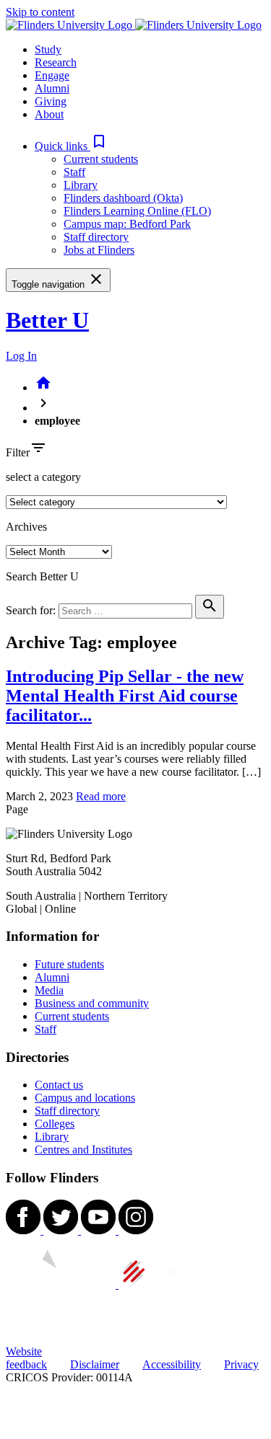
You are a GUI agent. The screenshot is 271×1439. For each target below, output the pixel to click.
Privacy (241, 1364)
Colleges (54, 1123)
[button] (71, 146)
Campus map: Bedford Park (127, 224)
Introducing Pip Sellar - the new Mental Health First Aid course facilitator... (125, 696)
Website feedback (26, 1358)
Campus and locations (85, 1098)
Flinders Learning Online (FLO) (137, 211)
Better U (47, 320)
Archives (26, 527)
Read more (101, 796)
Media (49, 990)
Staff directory (96, 237)
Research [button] (56, 62)
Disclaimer (94, 1364)
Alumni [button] (52, 88)
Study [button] (48, 49)
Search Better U (42, 576)
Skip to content (40, 12)
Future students (69, 964)
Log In (21, 356)
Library (81, 185)
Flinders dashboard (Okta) (123, 198)
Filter (18, 452)
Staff (74, 172)
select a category (43, 477)
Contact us (59, 1085)
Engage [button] (52, 75)
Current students (101, 159)
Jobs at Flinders (99, 250)
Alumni (52, 977)
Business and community (92, 1003)
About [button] (49, 114)
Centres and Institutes (83, 1149)
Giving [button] (50, 101)
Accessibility (171, 1364)
